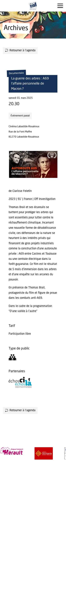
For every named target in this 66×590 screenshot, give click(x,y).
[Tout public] (12, 358)
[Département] (11, 451)
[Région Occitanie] (44, 453)
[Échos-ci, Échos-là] (20, 387)
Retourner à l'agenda (22, 50)
